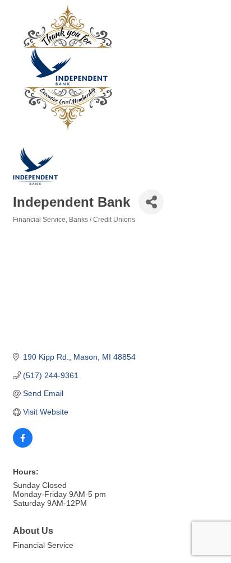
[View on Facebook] (23, 444)
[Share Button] (151, 202)
